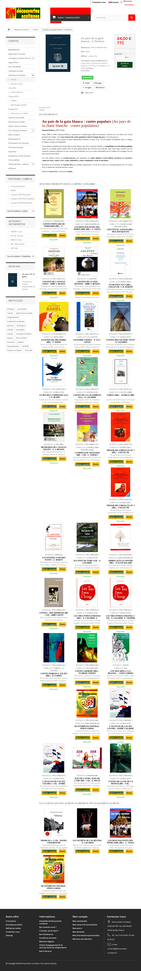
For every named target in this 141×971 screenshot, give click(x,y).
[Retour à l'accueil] (8, 29)
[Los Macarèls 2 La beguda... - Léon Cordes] (120, 647)
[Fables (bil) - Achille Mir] (120, 371)
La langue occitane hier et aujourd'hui (19, 60)
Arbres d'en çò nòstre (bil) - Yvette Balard (120, 562)
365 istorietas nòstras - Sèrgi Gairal (87, 727)
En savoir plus (44, 107)
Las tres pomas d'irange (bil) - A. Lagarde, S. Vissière (87, 618)
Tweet (87, 83)
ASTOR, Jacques (17, 236)
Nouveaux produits (14, 925)
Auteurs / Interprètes (17, 223)
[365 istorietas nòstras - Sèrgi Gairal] (87, 703)
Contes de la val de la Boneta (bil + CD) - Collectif (120, 783)
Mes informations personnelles (86, 935)
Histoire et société (16, 118)
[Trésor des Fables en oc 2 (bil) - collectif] (120, 482)
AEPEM (13, 190)
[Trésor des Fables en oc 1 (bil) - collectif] (120, 427)
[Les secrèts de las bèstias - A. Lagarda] (87, 823)
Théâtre (13, 101)
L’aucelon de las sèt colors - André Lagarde (120, 727)
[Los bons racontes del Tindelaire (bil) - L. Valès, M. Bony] (87, 203)
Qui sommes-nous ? (47, 927)
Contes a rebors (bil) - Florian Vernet (87, 672)
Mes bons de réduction (82, 939)
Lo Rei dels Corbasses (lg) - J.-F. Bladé (53, 396)
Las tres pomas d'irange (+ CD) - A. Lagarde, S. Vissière (120, 617)
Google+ (88, 88)
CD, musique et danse (17, 130)
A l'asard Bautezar (17, 186)
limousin (11, 342)
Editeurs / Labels (20, 178)
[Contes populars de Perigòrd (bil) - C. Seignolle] (53, 203)
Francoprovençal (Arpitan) (15, 149)
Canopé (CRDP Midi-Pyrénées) (22, 199)
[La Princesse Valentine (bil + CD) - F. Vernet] (87, 427)
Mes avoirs (77, 928)
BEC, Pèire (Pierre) (17, 244)
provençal (21, 309)
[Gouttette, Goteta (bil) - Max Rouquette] (120, 203)
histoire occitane (14, 350)
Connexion (129, 5)
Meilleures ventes (13, 928)
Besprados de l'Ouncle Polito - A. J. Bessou (53, 448)
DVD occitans (14, 135)
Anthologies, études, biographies (17, 107)
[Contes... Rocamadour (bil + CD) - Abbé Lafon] (53, 592)
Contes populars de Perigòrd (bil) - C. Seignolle (54, 226)
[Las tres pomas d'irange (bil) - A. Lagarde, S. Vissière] (87, 592)
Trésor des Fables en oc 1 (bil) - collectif (121, 451)
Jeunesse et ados (15, 71)
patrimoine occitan (24, 313)
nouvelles (20, 330)
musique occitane (23, 334)
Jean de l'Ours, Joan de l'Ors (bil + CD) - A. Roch (87, 779)
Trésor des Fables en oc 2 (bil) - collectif (121, 506)
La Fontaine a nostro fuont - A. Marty (53, 559)
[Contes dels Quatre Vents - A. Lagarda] (120, 316)
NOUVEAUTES (14, 50)
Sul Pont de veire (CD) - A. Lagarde (87, 562)
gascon (10, 326)
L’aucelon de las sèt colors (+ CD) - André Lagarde (53, 783)
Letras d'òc (93, 56)
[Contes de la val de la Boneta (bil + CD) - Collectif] (120, 758)
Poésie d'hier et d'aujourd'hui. (15, 94)
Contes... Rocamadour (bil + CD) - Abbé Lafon (53, 614)
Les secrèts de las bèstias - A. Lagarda (87, 842)
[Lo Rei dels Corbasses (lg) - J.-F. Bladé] (53, 371)
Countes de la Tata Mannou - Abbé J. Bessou (87, 283)
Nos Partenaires (46, 934)
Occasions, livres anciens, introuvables (19, 158)
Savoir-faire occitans (17, 126)
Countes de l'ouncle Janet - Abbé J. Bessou (53, 283)
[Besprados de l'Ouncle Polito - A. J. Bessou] (53, 427)
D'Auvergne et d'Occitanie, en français (18, 141)
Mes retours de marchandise (85, 925)
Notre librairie (45, 951)
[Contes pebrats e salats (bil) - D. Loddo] (53, 647)
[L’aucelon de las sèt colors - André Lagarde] (120, 703)
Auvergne (21, 326)
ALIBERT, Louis (16, 232)
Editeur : (84, 56)
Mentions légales (46, 942)
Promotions (11, 921)
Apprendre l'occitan (16, 54)
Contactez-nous (99, 2)
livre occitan (21, 338)
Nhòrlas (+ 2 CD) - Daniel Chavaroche (54, 842)
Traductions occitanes (19, 113)
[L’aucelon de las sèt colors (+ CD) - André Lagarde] (53, 758)
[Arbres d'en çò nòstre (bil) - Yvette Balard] (120, 537)
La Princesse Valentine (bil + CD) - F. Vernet (87, 454)
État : (83, 52)
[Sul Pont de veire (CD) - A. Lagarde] (87, 537)
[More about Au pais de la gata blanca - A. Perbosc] (13, 280)
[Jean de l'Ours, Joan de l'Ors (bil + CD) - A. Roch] (87, 758)
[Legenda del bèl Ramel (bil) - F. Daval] (53, 316)
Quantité (118, 54)
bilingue (10, 309)
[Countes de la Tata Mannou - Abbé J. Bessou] (87, 261)
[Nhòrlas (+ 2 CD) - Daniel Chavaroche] (53, 823)
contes (10, 334)
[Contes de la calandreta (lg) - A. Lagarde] (87, 371)
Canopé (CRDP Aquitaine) (20, 195)
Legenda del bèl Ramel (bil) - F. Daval (53, 341)
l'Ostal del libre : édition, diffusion (18, 166)
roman (10, 313)
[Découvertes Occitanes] (26, 13)
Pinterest (101, 88)
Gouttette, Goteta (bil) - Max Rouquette (120, 231)
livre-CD (28, 350)
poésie (21, 342)
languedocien (13, 317)
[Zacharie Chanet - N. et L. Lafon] (87, 316)
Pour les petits (14, 67)
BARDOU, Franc (16, 240)
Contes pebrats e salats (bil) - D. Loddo (53, 675)
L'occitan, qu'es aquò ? (49, 931)
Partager (98, 83)
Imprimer (89, 93)
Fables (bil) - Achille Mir (120, 395)
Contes (13, 80)
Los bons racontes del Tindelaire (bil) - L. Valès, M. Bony (87, 229)
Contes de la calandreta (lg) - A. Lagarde (87, 396)
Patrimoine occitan (16, 122)
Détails (42, 110)
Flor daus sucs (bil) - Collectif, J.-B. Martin (120, 286)
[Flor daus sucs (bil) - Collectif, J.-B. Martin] (120, 261)
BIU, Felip (14, 248)
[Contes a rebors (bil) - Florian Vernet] (87, 647)
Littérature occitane (16, 75)
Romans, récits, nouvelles (15, 86)
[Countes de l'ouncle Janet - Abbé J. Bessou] (53, 261)
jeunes (10, 338)
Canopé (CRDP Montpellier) (21, 203)
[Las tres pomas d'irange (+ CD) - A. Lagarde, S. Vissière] (120, 592)
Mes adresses (78, 932)
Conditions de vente (47, 938)
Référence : (85, 48)
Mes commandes (80, 921)
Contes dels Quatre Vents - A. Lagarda (120, 341)
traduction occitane (15, 321)
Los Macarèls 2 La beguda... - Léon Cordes (120, 672)
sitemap (9, 935)
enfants (25, 346)
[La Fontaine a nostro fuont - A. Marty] (53, 537)
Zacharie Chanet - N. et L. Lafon (87, 341)
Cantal (10, 330)
